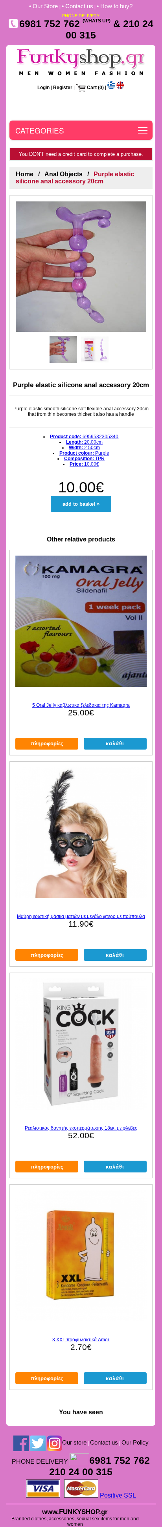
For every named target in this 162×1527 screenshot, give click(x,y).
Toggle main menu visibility (143, 130)
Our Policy (135, 1442)
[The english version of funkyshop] (120, 87)
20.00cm (84, 442)
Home (24, 174)
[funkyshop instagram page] (54, 1443)
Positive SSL (118, 1495)
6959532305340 (84, 436)
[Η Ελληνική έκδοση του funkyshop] (111, 87)
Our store (74, 1442)
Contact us (104, 1442)
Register (62, 87)
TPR (84, 458)
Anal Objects (63, 174)
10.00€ (84, 464)
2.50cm (84, 447)
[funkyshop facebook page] (21, 1443)
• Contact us (77, 6)
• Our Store (44, 6)
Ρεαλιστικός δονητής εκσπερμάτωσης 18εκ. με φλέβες (81, 1128)
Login (43, 87)
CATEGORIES (39, 130)
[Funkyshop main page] (81, 75)
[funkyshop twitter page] (38, 1443)
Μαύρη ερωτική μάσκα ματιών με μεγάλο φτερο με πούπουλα (81, 916)
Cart (92, 87)
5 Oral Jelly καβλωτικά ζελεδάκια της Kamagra (81, 705)
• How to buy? (115, 6)
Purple (84, 453)
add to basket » (81, 504)
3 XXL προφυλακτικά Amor (80, 1339)
